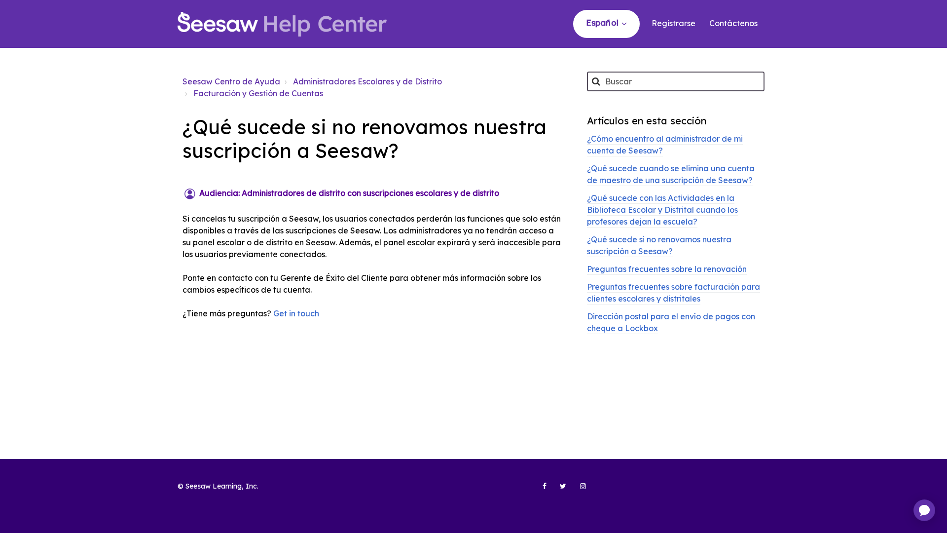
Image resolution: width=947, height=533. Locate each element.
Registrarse (673, 23)
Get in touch (296, 313)
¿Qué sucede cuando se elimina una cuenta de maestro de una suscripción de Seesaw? (671, 174)
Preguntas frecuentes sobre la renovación (667, 269)
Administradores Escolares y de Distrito (367, 81)
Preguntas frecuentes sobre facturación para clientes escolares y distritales (673, 293)
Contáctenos (733, 23)
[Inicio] (282, 24)
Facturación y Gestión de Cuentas (258, 93)
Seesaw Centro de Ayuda (231, 81)
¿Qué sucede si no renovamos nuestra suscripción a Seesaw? (659, 245)
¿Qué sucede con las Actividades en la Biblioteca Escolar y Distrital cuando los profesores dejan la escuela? (662, 210)
